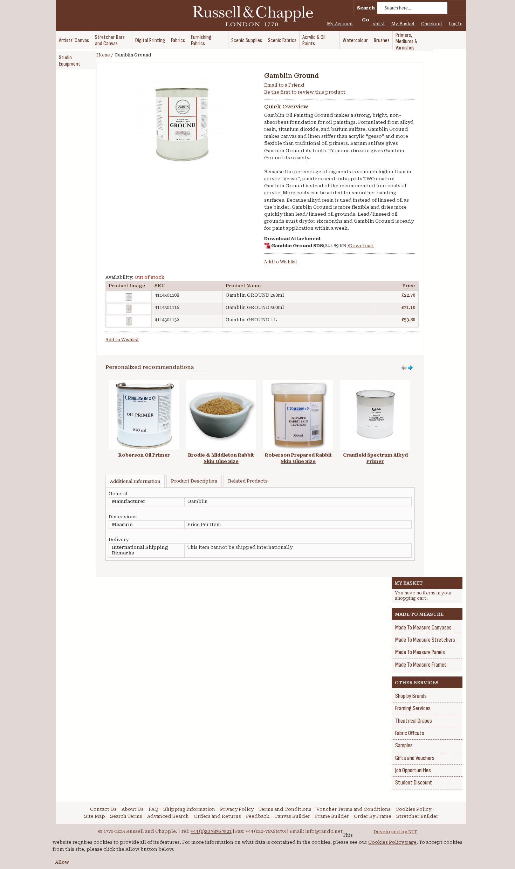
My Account (340, 23)
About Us (133, 809)
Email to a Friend (284, 85)
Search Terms (126, 816)
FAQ (153, 809)
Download (361, 245)
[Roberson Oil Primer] (144, 383)
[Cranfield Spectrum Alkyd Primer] (375, 383)
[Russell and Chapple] (259, 16)
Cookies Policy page (392, 842)
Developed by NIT (395, 831)
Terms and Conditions (285, 809)
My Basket (403, 23)
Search (366, 8)
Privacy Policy (237, 809)
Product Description (194, 481)
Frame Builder (332, 816)
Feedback (257, 816)
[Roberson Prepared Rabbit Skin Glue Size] (298, 383)
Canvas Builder (292, 816)
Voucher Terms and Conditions (353, 809)
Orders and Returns (217, 816)
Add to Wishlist (280, 262)
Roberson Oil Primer (144, 455)
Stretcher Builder (417, 816)
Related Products (248, 481)
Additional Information (135, 481)
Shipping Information (189, 809)
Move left (410, 368)
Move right (404, 368)
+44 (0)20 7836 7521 (211, 831)
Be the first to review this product (304, 92)
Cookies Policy (413, 809)
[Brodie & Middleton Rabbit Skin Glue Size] (221, 383)
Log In (455, 23)
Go (365, 19)
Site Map (94, 816)
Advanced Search (168, 816)
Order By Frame (372, 816)
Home (103, 55)
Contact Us (103, 809)
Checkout (431, 23)
